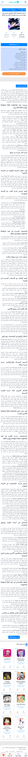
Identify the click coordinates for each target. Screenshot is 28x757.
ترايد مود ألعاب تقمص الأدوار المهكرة (10, 10)
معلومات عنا (12, 751)
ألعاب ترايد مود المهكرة (20, 10)
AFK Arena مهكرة (21, 704)
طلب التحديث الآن (13, 73)
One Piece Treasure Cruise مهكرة (7, 729)
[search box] (2, 2)
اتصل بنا (6, 751)
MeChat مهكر (7, 659)
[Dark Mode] (3, 755)
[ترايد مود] (14, 2)
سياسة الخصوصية (19, 751)
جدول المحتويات (21, 86)
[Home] (25, 2)
